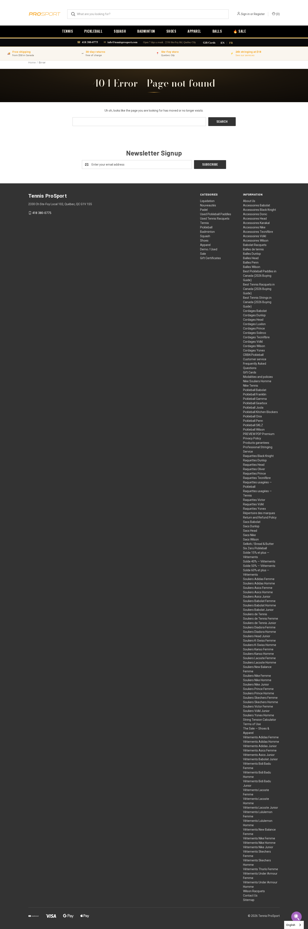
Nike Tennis (250, 385)
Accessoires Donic (255, 214)
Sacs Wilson (251, 539)
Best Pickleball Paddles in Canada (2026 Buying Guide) (259, 276)
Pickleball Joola (253, 407)
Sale (203, 253)
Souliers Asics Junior (256, 596)
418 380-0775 (90, 42)
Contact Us (250, 895)
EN (222, 43)
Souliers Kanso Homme (258, 653)
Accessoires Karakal (256, 223)
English (290, 924)
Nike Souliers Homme (257, 381)
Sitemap (248, 900)
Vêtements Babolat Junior (260, 759)
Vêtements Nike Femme (259, 838)
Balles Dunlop (252, 253)
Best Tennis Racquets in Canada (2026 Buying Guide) (259, 289)
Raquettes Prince (254, 473)
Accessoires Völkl (254, 236)
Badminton (146, 31)
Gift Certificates (210, 258)
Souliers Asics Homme (258, 592)
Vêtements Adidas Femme (261, 737)
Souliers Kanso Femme (258, 649)
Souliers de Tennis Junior (259, 623)
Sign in (245, 14)
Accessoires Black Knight (259, 209)
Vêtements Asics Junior (259, 755)
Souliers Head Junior (256, 636)
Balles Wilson (251, 267)
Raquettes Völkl (253, 504)
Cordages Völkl (253, 341)
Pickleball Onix (252, 416)
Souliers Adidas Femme (258, 579)
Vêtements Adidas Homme (261, 741)
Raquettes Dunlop (255, 460)
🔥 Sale (239, 31)
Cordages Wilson (254, 346)
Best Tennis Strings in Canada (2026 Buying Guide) (257, 302)
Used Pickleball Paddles (215, 214)
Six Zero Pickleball (255, 548)
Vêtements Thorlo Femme (260, 869)
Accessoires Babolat (256, 205)
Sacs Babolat (251, 522)
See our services (245, 55)
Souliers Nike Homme (257, 680)
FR (231, 43)
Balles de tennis (253, 249)
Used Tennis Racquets (214, 218)
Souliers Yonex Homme (258, 715)
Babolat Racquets (255, 245)
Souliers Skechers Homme (260, 702)
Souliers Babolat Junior (258, 609)
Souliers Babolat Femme (259, 601)
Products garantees (256, 442)
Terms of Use (252, 724)
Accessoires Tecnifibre (258, 231)
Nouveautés (208, 205)
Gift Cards (209, 43)
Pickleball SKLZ (253, 425)
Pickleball (93, 31)
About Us (249, 201)
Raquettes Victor (254, 500)
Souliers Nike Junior (256, 684)
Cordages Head (253, 319)
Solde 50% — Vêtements (259, 565)
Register (259, 14)
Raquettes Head (253, 464)
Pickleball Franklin (254, 394)
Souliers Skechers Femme (260, 697)
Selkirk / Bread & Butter (258, 544)
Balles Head (251, 258)
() (277, 14)
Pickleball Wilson (254, 429)
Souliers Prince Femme (258, 689)
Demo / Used (208, 249)
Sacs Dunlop (251, 526)
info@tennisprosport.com (122, 42)
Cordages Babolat (255, 311)
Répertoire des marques (259, 513)
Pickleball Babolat (254, 390)
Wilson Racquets (254, 891)
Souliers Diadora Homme (259, 631)
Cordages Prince (254, 328)
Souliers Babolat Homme (259, 605)
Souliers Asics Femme (257, 587)
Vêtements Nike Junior (258, 847)
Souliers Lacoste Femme (259, 658)
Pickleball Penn (253, 420)
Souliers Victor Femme (258, 706)
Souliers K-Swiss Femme (259, 640)
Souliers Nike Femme (257, 675)
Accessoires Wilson (255, 240)
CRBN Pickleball (253, 354)
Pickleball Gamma (255, 398)
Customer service (254, 359)
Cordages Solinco (254, 333)
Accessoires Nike (254, 227)
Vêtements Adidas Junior (260, 746)
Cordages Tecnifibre (256, 337)
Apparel (194, 31)
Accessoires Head (255, 218)
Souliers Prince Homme (258, 693)
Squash (120, 31)
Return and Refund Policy (260, 517)
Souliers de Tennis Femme (260, 618)
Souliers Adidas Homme (259, 583)
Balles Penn (251, 262)
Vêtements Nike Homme (259, 842)
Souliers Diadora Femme (259, 627)
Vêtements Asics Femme (260, 750)
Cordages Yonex (254, 350)
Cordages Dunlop (254, 315)
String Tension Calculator (259, 719)
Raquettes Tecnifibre (257, 478)
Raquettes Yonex (254, 508)
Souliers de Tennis (255, 614)
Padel (204, 209)
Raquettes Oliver (254, 469)
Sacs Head (250, 530)
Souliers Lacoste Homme (259, 662)
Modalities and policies (258, 376)
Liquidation (207, 201)
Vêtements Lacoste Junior (260, 807)
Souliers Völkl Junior (256, 711)
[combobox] (294, 925)
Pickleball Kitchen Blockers (260, 412)
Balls (217, 31)
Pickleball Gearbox (255, 403)
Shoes (171, 31)
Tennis (67, 31)
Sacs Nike (249, 535)
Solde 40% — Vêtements (259, 561)
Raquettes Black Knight (258, 456)
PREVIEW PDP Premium (258, 434)
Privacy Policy (252, 438)
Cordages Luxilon (254, 324)
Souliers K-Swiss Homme (259, 645)
